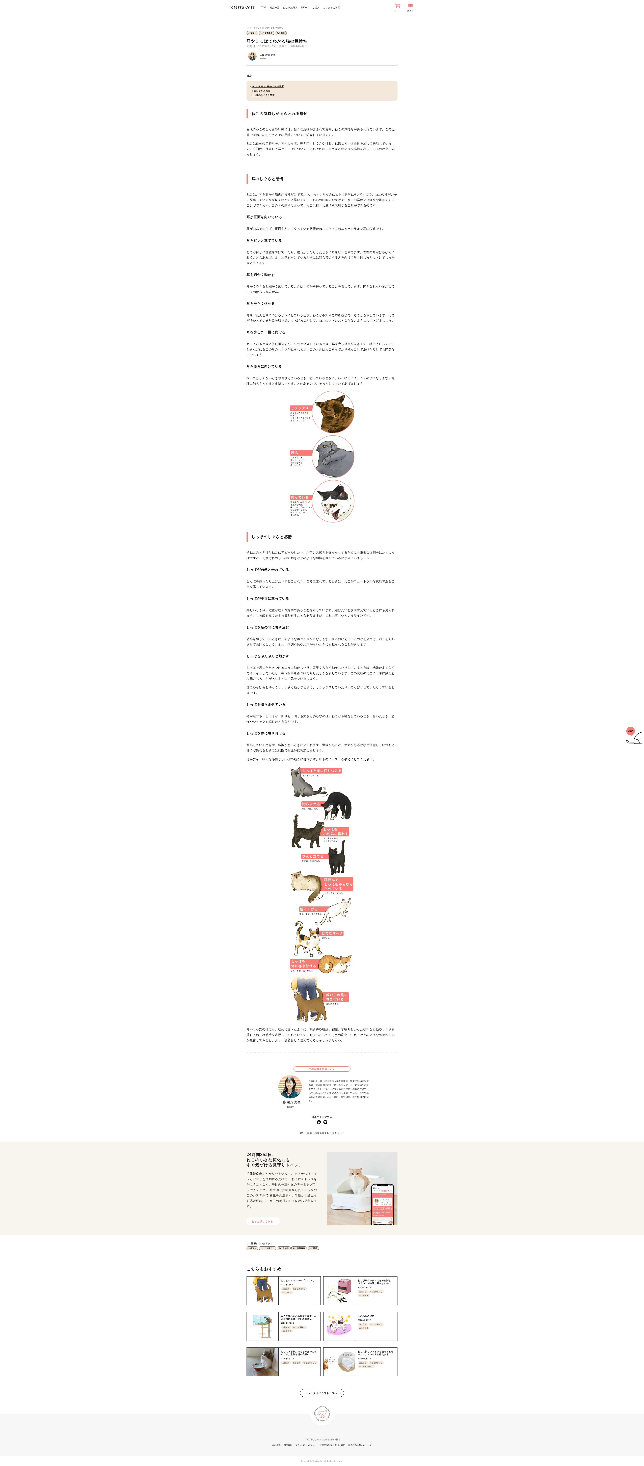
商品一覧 (275, 7)
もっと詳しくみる (262, 1221)
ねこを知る (284, 1248)
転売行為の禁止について (360, 1445)
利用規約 (288, 1445)
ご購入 (315, 7)
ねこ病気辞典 (290, 7)
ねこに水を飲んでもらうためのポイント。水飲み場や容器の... (299, 1353)
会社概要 (276, 1445)
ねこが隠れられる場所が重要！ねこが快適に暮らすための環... (299, 1317)
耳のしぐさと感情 (261, 90)
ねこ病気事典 (267, 33)
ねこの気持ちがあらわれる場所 (268, 86)
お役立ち (252, 33)
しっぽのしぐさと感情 (263, 95)
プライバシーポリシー (306, 1445)
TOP (263, 7)
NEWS (305, 7)
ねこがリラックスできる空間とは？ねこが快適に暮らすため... (374, 1282)
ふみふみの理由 (366, 1316)
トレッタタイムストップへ (321, 1393)
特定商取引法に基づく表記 (332, 1445)
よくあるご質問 (331, 7)
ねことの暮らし (268, 1248)
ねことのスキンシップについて (297, 1280)
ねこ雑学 (281, 33)
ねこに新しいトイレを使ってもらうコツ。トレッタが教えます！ (376, 1353)
